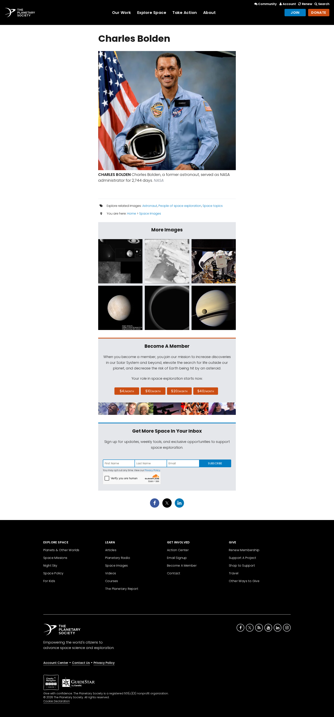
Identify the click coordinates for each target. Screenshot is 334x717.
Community (267, 4)
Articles (110, 550)
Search (323, 4)
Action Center (178, 550)
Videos (110, 573)
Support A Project (242, 558)
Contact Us (81, 663)
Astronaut (149, 206)
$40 (205, 391)
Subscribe (215, 463)
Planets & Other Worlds (61, 550)
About (209, 12)
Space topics (213, 206)
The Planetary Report (121, 589)
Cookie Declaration (56, 701)
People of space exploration (179, 206)
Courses (111, 581)
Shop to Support (242, 565)
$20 (179, 391)
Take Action (184, 12)
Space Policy (53, 573)
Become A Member (182, 565)
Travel (233, 573)
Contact (173, 573)
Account (289, 4)
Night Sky (50, 565)
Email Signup (177, 558)
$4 (127, 391)
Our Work (121, 12)
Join (295, 12)
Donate (318, 12)
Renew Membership (244, 550)
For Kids (49, 581)
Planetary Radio (117, 558)
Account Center (55, 663)
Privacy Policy (152, 470)
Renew (307, 4)
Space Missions (55, 558)
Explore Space (151, 12)
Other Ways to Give (244, 581)
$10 (153, 391)
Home (131, 213)
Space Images (150, 213)
